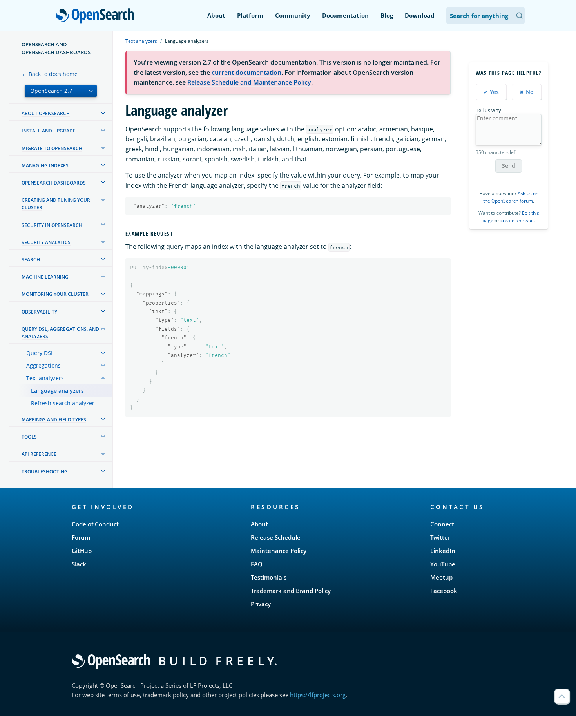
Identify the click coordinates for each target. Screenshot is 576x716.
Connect (442, 524)
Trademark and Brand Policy (291, 591)
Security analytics (46, 242)
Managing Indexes (45, 165)
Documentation (345, 15)
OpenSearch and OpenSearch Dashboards (56, 48)
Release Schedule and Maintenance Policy (249, 82)
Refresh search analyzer (62, 403)
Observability (39, 311)
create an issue (517, 220)
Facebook (443, 591)
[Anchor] (176, 233)
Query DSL (40, 353)
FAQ (257, 564)
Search (31, 259)
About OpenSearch (46, 114)
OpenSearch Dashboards (54, 182)
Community (292, 15)
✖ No (527, 91)
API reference (39, 454)
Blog (386, 15)
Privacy (261, 604)
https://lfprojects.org (318, 695)
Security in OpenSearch (52, 225)
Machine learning (45, 277)
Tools (29, 437)
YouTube (442, 564)
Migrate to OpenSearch (52, 148)
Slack (79, 564)
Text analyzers (45, 378)
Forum (81, 537)
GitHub (82, 551)
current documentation (246, 72)
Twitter (440, 537)
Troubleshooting (45, 471)
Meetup (441, 577)
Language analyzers (57, 390)
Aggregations (43, 365)
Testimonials (268, 577)
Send (508, 165)
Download (420, 15)
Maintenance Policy (278, 551)
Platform (250, 15)
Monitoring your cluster (55, 294)
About (216, 15)
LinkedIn (442, 551)
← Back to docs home (50, 74)
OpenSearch (96, 16)
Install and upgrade (49, 131)
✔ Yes (491, 91)
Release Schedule (276, 537)
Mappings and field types (54, 419)
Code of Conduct (95, 524)
